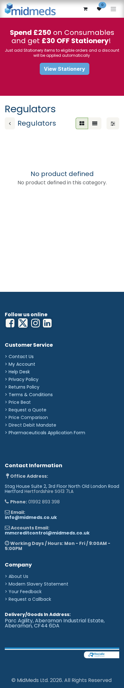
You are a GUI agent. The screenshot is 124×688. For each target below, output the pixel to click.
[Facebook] (10, 323)
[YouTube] (47, 323)
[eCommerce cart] (85, 9)
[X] (23, 323)
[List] (94, 123)
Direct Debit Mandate (32, 425)
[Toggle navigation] (113, 9)
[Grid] (81, 123)
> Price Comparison (26, 417)
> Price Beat (18, 402)
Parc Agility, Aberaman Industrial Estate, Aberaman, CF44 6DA (55, 623)
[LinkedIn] (35, 323)
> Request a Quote (25, 410)
